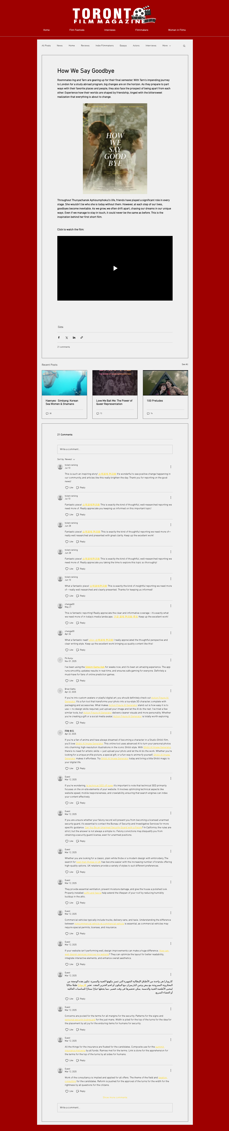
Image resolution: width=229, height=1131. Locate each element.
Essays (123, 45)
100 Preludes (155, 400)
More (165, 45)
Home (72, 45)
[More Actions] (171, 467)
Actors (136, 45)
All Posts (46, 45)
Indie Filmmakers (105, 45)
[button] (184, 45)
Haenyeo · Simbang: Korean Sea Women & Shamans (62, 402)
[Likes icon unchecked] (67, 488)
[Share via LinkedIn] (74, 337)
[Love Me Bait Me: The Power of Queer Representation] (115, 382)
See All (185, 364)
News (59, 45)
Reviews (85, 45)
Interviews (151, 45)
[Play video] (115, 268)
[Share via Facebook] (58, 337)
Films (60, 327)
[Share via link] (81, 337)
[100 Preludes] (165, 382)
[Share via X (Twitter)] (66, 337)
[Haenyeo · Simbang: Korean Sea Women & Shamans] (64, 382)
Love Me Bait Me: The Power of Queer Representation (114, 402)
